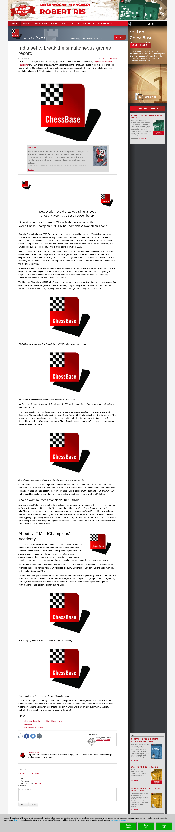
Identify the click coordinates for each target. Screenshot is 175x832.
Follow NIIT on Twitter (33, 727)
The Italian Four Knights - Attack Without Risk (145, 740)
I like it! (103, 58)
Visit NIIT (28, 724)
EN (95, 38)
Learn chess (105, 23)
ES (98, 38)
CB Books (74, 23)
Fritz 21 (32, 147)
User (22, 778)
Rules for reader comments (28, 773)
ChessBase (33, 752)
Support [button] (88, 23)
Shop (14, 24)
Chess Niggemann (103, 740)
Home (26, 23)
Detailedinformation (128, 826)
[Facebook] (27, 736)
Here (16, 820)
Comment (22, 785)
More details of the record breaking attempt (43, 721)
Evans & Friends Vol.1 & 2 (144, 767)
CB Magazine (58, 23)
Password (24, 781)
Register (38, 784)
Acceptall (164, 826)
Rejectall (146, 826)
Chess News (34, 37)
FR (101, 38)
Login (151, 24)
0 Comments (112, 58)
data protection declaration (119, 820)
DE (92, 38)
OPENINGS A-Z (40, 23)
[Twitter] (33, 736)
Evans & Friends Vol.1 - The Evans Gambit (145, 789)
